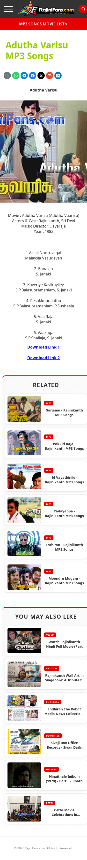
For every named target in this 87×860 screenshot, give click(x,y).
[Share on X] (41, 75)
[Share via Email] (49, 75)
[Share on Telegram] (24, 75)
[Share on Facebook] (32, 75)
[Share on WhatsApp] (15, 75)
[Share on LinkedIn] (58, 75)
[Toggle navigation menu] (8, 9)
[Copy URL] (7, 75)
